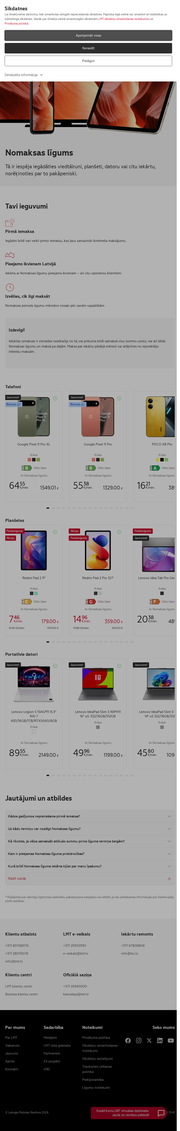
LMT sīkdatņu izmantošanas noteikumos (124, 19)
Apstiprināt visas (88, 35)
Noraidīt (88, 48)
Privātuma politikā (16, 23)
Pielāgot (88, 61)
